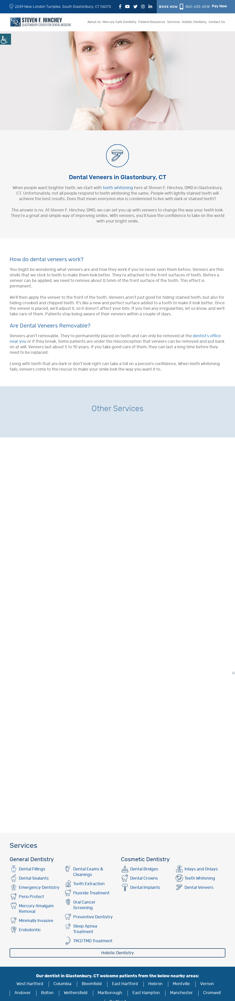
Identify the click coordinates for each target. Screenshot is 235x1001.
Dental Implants (145, 888)
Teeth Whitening (200, 878)
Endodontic (30, 930)
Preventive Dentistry (93, 917)
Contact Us (217, 22)
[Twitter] (135, 7)
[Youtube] (127, 7)
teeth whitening (118, 188)
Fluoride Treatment (91, 893)
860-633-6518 (197, 7)
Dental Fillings (32, 869)
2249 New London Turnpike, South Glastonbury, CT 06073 (63, 7)
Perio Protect (31, 897)
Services (173, 22)
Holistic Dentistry (194, 22)
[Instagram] (143, 7)
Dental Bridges (144, 869)
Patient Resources (151, 22)
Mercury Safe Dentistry (120, 22)
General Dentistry (32, 859)
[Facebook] (120, 7)
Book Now (168, 7)
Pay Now (219, 6)
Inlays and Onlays (201, 869)
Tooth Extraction (89, 884)
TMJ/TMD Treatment (92, 941)
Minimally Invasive (36, 921)
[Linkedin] (150, 7)
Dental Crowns (144, 878)
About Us (94, 22)
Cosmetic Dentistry (145, 859)
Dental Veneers (199, 888)
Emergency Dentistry (39, 888)
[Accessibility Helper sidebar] (5, 39)
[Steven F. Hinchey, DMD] (42, 22)
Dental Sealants (34, 878)
